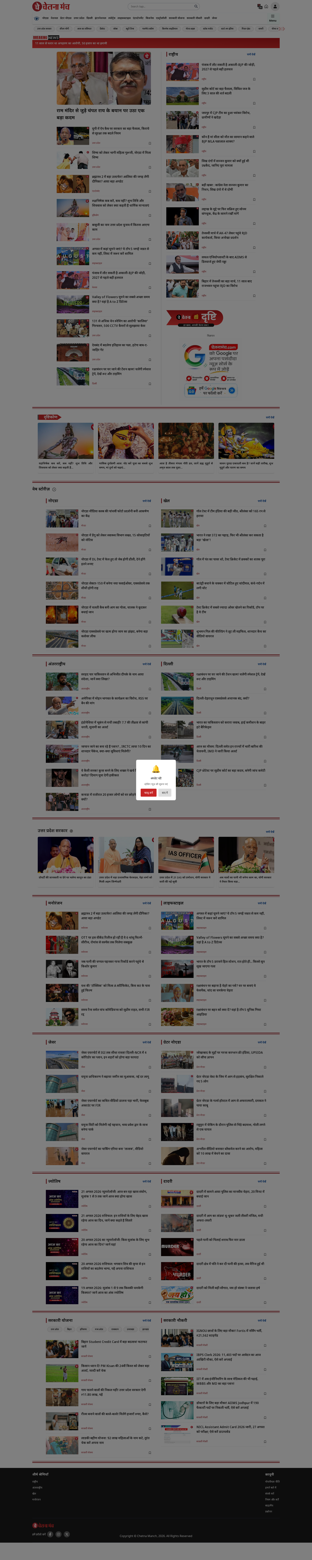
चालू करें (148, 793)
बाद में (165, 793)
